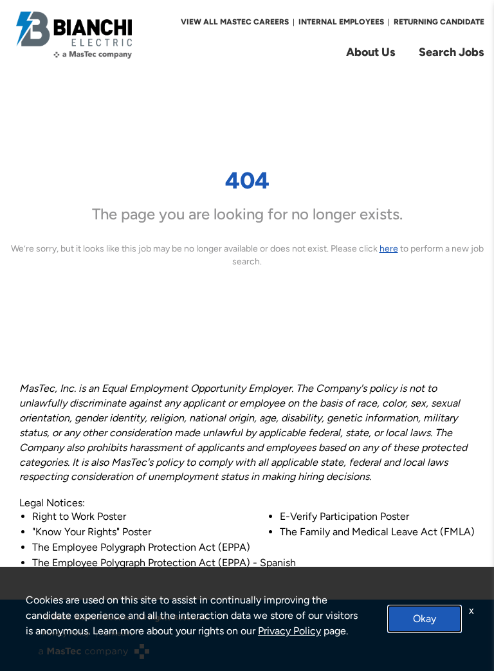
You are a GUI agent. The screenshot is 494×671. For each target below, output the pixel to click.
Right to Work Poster (79, 516)
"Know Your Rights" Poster (91, 532)
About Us (371, 52)
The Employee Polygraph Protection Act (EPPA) (141, 547)
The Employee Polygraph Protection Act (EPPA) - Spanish (164, 562)
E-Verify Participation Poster (344, 516)
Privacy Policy (289, 631)
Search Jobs (451, 52)
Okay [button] (424, 618)
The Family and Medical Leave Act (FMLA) (377, 532)
